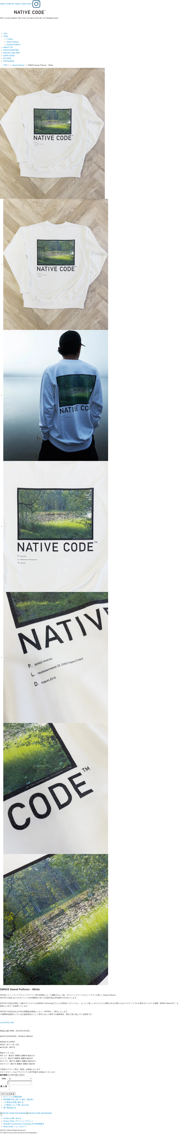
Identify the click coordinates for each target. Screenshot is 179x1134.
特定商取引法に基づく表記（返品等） (18, 1099)
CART (29, 4)
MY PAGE (16, 4)
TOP (5, 33)
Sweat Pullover (13, 42)
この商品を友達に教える (13, 1102)
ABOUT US (8, 47)
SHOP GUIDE (5, 4)
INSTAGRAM (8, 61)
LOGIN (23, 4)
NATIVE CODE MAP (11, 53)
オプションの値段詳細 (12, 1097)
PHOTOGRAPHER (11, 50)
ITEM (5, 36)
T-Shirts (10, 39)
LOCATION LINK (7, 1022)
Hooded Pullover (13, 44)
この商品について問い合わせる (16, 1105)
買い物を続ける (9, 1108)
